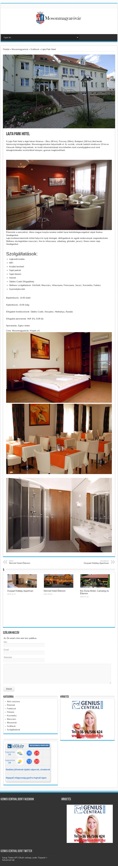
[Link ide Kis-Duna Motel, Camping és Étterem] (95, 581)
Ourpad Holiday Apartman (96, 562)
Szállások (34, 49)
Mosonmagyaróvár (20, 49)
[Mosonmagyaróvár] (59, 22)
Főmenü (10, 712)
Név (5, 642)
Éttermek (11, 705)
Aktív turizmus (13, 701)
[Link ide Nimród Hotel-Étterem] (58, 581)
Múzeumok (12, 722)
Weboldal (8, 657)
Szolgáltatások (13, 730)
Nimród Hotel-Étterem (19, 562)
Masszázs (11, 719)
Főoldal (6, 49)
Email (6, 650)
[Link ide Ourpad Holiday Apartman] (22, 581)
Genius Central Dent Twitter (16, 851)
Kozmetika (11, 715)
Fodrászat (11, 708)
